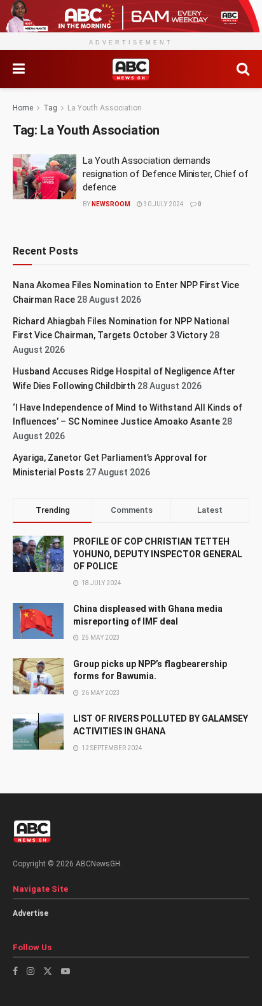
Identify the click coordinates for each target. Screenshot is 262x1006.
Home (23, 107)
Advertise (30, 913)
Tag (50, 107)
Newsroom (111, 204)
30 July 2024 (163, 204)
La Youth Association (104, 107)
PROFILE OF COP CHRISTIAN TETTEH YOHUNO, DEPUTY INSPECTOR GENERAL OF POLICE (157, 553)
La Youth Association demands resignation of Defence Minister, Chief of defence (166, 174)
